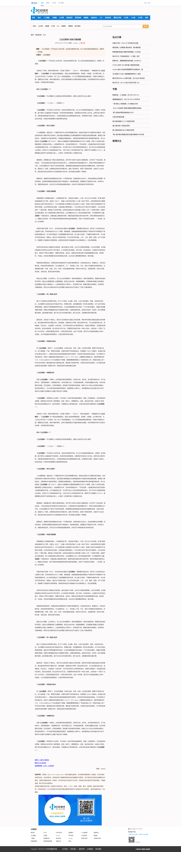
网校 (47, 3)
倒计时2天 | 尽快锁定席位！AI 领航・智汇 (126, 56)
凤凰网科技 (46, 838)
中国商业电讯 (97, 838)
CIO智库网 (84, 835)
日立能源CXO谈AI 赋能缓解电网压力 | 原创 (126, 74)
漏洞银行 (71, 832)
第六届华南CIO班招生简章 (121, 126)
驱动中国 (58, 838)
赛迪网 (95, 835)
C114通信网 (84, 832)
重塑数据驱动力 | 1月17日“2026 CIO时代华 (126, 99)
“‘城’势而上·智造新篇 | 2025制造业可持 (125, 104)
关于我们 (61, 3)
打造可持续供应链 (118, 117)
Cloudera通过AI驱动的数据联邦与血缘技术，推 (127, 69)
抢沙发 (83, 43)
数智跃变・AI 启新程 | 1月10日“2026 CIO (125, 95)
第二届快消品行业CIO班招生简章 (123, 130)
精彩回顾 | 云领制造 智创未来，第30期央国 (126, 47)
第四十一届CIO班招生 (42, 760)
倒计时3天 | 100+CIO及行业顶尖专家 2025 (125, 82)
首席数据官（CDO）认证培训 (44, 766)
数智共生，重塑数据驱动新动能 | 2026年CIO (126, 60)
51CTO (58, 835)
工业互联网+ (47, 55)
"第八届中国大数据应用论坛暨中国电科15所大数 (128, 134)
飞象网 (32, 838)
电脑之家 (58, 841)
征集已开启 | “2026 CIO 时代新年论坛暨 (125, 43)
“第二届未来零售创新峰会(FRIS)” (123, 112)
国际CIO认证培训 (40, 763)
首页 (42, 3)
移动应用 (38, 35)
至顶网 (45, 835)
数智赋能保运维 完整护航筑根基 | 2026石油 (126, 52)
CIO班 (54, 3)
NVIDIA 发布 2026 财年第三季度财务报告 (125, 65)
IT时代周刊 (59, 832)
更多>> (70, 841)
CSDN (45, 832)
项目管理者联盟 (47, 841)
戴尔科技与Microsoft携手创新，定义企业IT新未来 (128, 78)
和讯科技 (71, 835)
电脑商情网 (34, 841)
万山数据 (33, 835)
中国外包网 (84, 838)
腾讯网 (32, 832)
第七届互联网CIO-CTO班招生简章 (123, 121)
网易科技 (96, 832)
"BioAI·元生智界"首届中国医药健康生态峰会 (126, 108)
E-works (71, 838)
